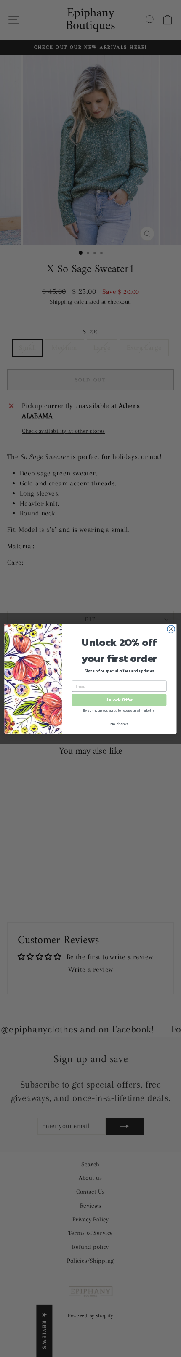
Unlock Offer (119, 699)
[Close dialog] (171, 629)
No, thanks (119, 723)
